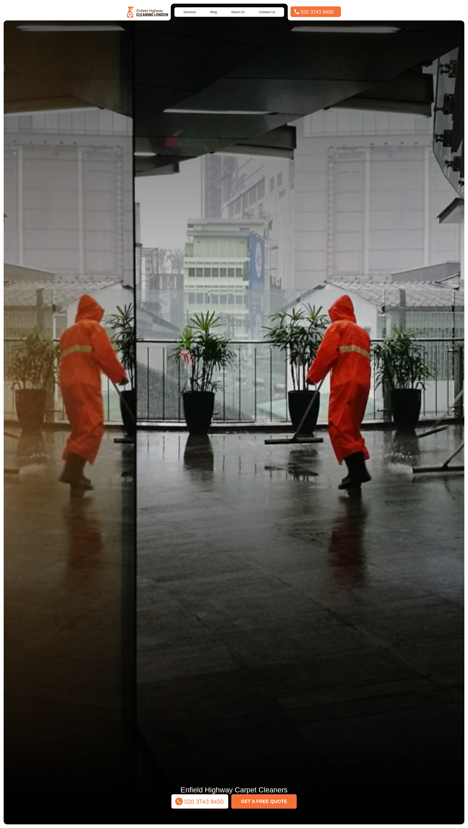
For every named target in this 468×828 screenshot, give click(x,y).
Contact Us (267, 12)
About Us (238, 12)
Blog (213, 12)
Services (189, 12)
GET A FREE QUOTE (264, 801)
